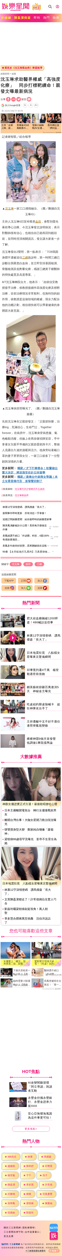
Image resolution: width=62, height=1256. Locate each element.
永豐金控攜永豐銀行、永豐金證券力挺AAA (40, 1101)
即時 (37, 17)
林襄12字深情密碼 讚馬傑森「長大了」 (25, 507)
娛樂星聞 (5, 74)
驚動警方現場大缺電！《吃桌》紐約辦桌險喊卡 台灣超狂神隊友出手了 (45, 962)
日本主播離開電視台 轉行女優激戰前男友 (30, 812)
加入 (39, 580)
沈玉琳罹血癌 (22, 495)
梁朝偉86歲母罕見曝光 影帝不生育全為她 (30, 841)
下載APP (9, 580)
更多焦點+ (31, 1128)
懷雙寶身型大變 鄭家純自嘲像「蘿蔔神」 (28, 831)
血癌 (38, 221)
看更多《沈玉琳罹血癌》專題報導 (24, 67)
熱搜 (56, 17)
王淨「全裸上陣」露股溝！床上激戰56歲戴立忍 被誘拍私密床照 (7, 127)
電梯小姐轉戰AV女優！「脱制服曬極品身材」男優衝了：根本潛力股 (38, 127)
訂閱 (23, 580)
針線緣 (6, 17)
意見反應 (9, 1236)
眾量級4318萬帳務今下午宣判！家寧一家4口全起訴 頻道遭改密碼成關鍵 (23, 127)
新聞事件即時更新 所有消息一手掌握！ (25, 513)
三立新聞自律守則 (13, 1232)
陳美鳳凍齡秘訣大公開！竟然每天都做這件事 (25, 527)
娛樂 (14, 74)
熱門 (46, 17)
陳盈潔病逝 (22, 17)
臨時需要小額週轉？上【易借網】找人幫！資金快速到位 (21, 983)
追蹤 (7, 588)
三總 (25, 257)
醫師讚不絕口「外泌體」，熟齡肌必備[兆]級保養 (52, 972)
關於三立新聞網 (12, 1227)
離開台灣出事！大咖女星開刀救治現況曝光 (30, 822)
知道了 (55, 1251)
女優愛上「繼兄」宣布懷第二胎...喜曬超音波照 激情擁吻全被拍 (14, 962)
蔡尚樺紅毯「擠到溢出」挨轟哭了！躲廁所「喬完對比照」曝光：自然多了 (53, 127)
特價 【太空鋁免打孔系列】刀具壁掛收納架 (28, 551)
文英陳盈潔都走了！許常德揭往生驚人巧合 (30, 901)
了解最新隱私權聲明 (36, 1251)
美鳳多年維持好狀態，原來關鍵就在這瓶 (25, 545)
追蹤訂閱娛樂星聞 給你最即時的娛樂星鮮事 (27, 519)
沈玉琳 (9, 208)
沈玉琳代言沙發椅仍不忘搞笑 (30, 489)
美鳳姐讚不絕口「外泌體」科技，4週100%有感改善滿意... (26, 537)
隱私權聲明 (28, 1227)
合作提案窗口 (32, 1232)
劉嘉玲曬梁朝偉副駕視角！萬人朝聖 (26, 911)
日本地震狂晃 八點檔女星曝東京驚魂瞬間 (29, 883)
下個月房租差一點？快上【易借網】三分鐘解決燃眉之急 (21, 972)
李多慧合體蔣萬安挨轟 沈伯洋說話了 (27, 920)
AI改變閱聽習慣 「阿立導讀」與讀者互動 (40, 1086)
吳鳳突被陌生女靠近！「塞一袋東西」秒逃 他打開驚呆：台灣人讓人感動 (52, 983)
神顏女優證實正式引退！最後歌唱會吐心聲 (29, 804)
